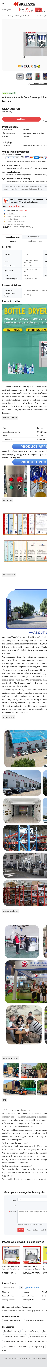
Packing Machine (8, 1300)
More (4, 1351)
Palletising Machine (28, 1300)
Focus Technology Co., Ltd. (28, 1358)
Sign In (5, 227)
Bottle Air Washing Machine (13, 1341)
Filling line (5, 1292)
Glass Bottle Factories (31, 1331)
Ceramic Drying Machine (35, 1341)
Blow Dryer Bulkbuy (37, 1347)
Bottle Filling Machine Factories (14, 1336)
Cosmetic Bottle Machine (38, 1336)
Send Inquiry (22, 119)
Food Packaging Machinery (35, 1320)
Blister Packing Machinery (12, 1320)
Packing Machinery (28, 16)
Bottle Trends (21, 1347)
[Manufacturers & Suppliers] (24, 4)
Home (4, 16)
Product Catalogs (33, 1287)
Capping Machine (8, 1296)
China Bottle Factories (11, 1331)
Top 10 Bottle (8, 1347)
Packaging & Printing (14, 16)
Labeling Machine (28, 1296)
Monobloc (25, 1292)
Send (21, 1230)
